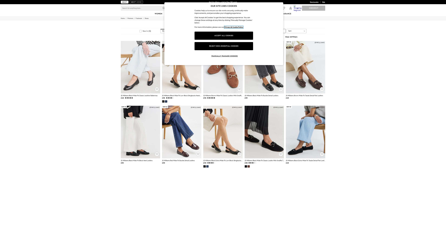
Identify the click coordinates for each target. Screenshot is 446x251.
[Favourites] (283, 8)
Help (323, 2)
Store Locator (314, 2)
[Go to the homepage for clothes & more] (124, 2)
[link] (290, 8)
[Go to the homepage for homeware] (136, 2)
